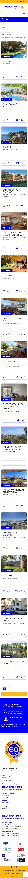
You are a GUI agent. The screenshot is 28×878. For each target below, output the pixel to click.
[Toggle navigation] (24, 13)
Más (22, 694)
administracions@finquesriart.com (13, 784)
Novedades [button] (8, 34)
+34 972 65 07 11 (8, 781)
